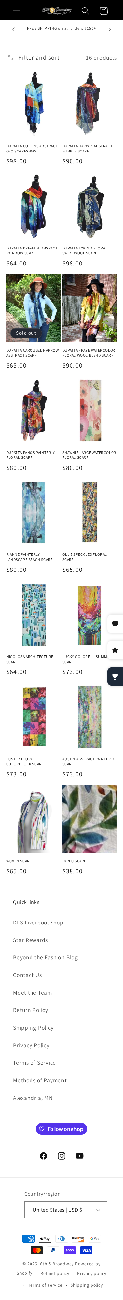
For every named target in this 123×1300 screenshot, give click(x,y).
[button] (17, 11)
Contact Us (27, 975)
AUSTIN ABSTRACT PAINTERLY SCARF (88, 761)
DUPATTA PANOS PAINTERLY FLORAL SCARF (30, 455)
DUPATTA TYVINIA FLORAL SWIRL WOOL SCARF (85, 251)
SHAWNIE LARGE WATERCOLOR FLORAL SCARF (89, 455)
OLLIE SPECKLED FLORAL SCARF (84, 557)
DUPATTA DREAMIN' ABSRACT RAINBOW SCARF (31, 251)
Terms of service (45, 1285)
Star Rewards (30, 940)
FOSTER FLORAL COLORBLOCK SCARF (25, 761)
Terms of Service (34, 1062)
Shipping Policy (33, 1027)
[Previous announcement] (13, 29)
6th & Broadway (57, 1264)
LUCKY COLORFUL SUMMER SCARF (87, 659)
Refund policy (54, 1273)
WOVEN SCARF (19, 861)
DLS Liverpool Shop (38, 922)
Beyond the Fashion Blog (45, 957)
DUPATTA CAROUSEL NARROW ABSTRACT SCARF (32, 353)
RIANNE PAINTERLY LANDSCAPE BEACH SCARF (29, 557)
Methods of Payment (40, 1080)
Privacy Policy (31, 1045)
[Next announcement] (109, 29)
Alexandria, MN (33, 1097)
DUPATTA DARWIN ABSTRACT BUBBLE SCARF (87, 148)
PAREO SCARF (74, 861)
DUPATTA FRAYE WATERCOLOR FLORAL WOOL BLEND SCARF (88, 353)
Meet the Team (32, 992)
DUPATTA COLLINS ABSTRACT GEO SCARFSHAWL (32, 148)
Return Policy (30, 1010)
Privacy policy (91, 1273)
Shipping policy (87, 1285)
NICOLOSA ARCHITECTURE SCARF (29, 659)
